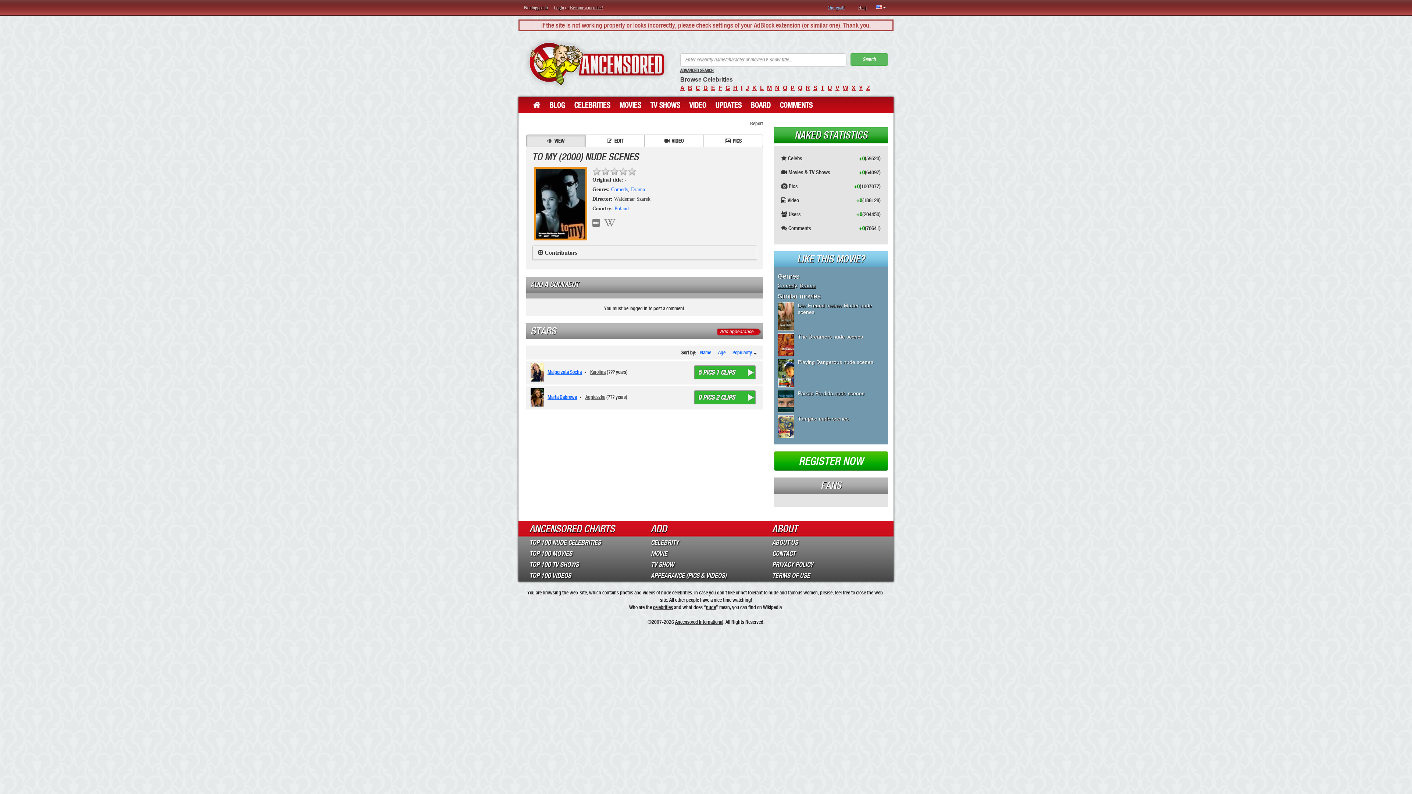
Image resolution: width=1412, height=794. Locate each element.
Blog (557, 105)
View (559, 141)
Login (559, 7)
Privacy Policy (792, 565)
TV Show (662, 565)
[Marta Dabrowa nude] (538, 397)
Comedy (619, 189)
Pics (737, 141)
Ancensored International (699, 622)
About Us (785, 543)
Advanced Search (697, 70)
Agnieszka (595, 397)
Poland (621, 208)
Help (862, 7)
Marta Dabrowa (562, 397)
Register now (831, 461)
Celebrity (665, 543)
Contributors (561, 253)
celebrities (663, 607)
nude (711, 607)
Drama (638, 189)
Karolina (598, 372)
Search (869, 59)
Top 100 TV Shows (554, 565)
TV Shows (665, 105)
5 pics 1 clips (716, 372)
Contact (783, 554)
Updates (729, 105)
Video (697, 105)
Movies (630, 105)
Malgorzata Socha (565, 372)
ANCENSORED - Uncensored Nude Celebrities (596, 64)
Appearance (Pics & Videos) (689, 576)
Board (761, 105)
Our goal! (836, 7)
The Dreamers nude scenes (830, 337)
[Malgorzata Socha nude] (538, 372)
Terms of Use (791, 576)
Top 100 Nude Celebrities (565, 543)
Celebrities (592, 105)
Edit (618, 141)
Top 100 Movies (551, 554)
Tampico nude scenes (823, 419)
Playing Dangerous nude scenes (835, 362)
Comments (796, 105)
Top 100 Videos (550, 576)
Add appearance (737, 331)
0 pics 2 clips (716, 397)
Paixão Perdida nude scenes (831, 393)
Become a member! (586, 7)
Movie (659, 554)
